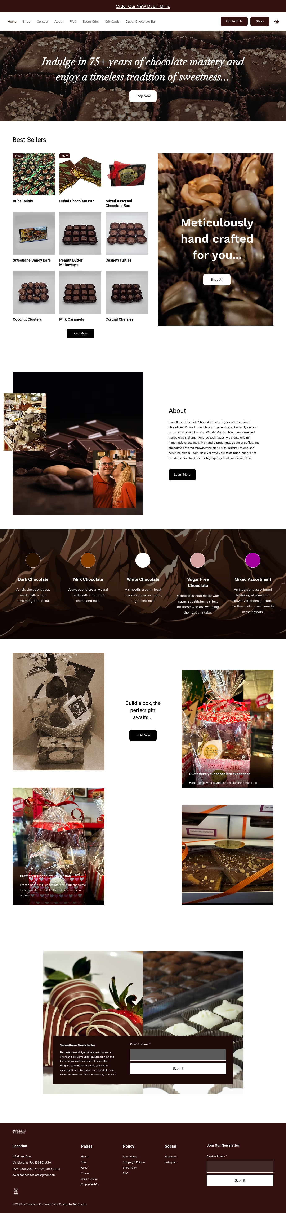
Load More (80, 333)
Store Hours (130, 1156)
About (84, 1167)
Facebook (170, 1156)
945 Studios (79, 1204)
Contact (85, 1173)
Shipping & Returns (134, 1162)
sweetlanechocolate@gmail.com (34, 1175)
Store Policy (130, 1167)
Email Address (139, 1044)
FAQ (126, 1173)
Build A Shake (89, 1178)
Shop (84, 1162)
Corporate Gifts (90, 1184)
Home (84, 1156)
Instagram (170, 1162)
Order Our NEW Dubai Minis (143, 6)
